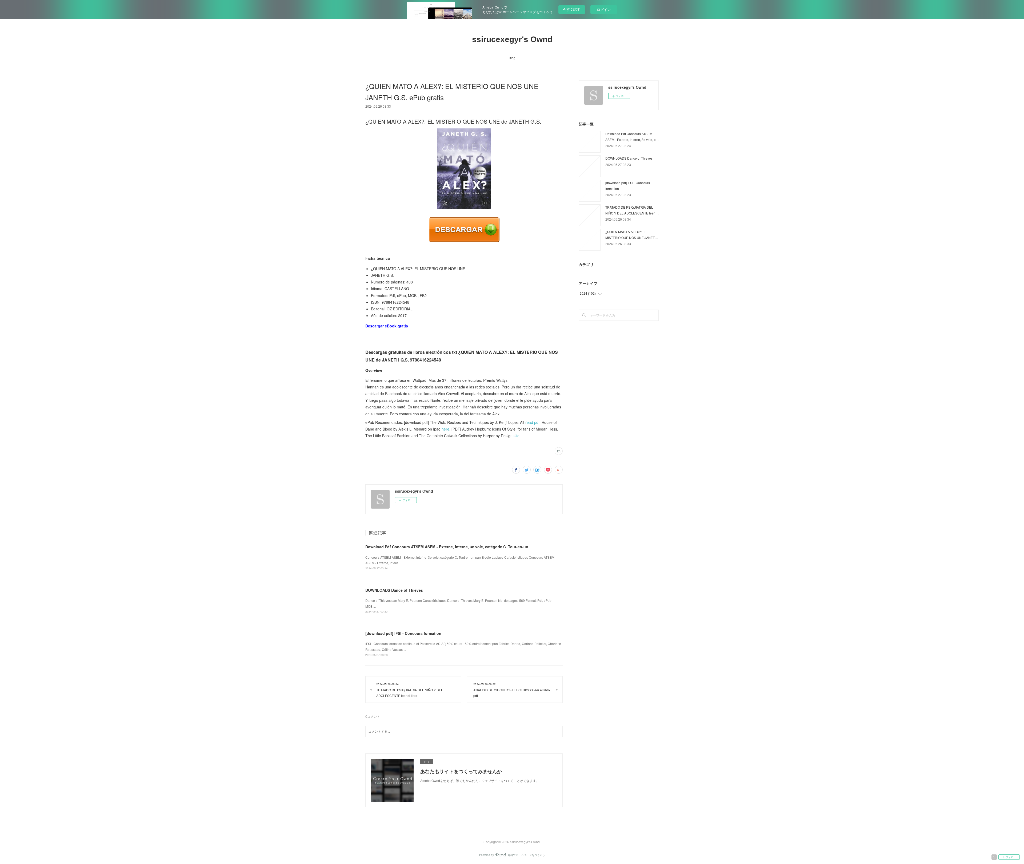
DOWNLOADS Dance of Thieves (394, 590)
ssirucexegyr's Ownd (512, 39)
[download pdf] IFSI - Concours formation (403, 633)
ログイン (604, 9)
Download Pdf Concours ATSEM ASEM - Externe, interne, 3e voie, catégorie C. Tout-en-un (446, 546)
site (516, 435)
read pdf (532, 422)
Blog (512, 57)
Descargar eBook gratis (386, 325)
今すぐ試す (571, 9)
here (445, 429)
